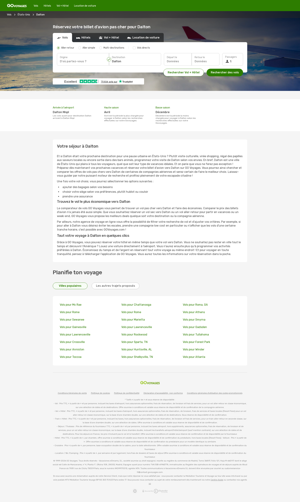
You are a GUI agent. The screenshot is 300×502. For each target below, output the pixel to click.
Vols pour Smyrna (194, 319)
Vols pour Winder (193, 349)
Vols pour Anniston (72, 349)
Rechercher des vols (225, 72)
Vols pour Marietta (133, 319)
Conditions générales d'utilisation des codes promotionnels (214, 393)
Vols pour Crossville (72, 342)
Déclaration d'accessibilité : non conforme (163, 393)
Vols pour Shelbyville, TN (137, 357)
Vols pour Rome (70, 312)
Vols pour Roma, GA (195, 304)
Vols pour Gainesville (73, 327)
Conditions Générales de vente (72, 393)
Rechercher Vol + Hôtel (183, 72)
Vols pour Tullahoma (196, 334)
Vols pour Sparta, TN (134, 342)
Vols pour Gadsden (195, 327)
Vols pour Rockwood (134, 334)
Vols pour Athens (194, 312)
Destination (118, 57)
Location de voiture (85, 5)
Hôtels (47, 5)
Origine (64, 57)
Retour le (200, 57)
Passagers (231, 57)
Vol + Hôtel (63, 5)
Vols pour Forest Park (196, 342)
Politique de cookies (100, 393)
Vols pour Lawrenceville (136, 327)
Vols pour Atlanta (194, 357)
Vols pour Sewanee (72, 319)
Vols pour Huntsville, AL (136, 349)
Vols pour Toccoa (70, 357)
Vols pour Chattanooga (136, 304)
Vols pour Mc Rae (70, 304)
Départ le (172, 57)
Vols (36, 5)
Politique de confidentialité (126, 393)
